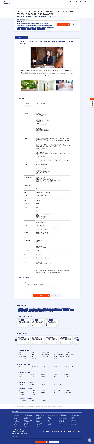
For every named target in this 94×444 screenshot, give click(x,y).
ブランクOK (56, 392)
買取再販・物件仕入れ (46, 354)
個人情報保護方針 (55, 431)
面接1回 (22, 23)
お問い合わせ (79, 431)
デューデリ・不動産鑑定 (23, 358)
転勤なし (20, 390)
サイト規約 (63, 431)
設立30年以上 (15, 420)
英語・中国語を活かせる (39, 420)
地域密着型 (44, 27)
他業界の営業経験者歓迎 (43, 23)
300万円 (43, 374)
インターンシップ (45, 368)
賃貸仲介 (26, 308)
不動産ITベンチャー (39, 426)
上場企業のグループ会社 (28, 420)
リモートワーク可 (34, 394)
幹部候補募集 (26, 414)
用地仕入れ (33, 354)
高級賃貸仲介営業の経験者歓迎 (31, 25)
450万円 (20, 376)
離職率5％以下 (68, 392)
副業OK (43, 392)
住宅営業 (67, 352)
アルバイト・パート (69, 366)
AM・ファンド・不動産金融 (59, 356)
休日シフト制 (61, 424)
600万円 (55, 376)
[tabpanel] (23, 323)
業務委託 (55, 366)
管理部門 (32, 356)
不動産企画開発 (45, 356)
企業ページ (51, 16)
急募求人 (18, 23)
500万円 (32, 376)
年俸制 (60, 417)
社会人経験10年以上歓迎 (35, 23)
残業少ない (38, 311)
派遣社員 (20, 368)
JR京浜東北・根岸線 (39, 195)
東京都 (37, 192)
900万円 (32, 377)
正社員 (20, 366)
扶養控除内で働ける (23, 392)
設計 (43, 358)
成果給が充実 (32, 27)
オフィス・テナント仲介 (58, 354)
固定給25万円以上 (38, 27)
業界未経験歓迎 (49, 25)
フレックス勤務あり (34, 390)
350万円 (55, 374)
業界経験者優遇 (27, 23)
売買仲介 (32, 352)
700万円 (66, 376)
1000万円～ (44, 377)
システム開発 (21, 359)
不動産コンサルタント (69, 354)
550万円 (43, 376)
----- (36, 196)
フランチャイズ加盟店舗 (50, 27)
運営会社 (48, 431)
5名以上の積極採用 (62, 414)
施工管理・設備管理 (34, 358)
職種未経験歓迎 (26, 27)
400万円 (66, 374)
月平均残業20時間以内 (50, 311)
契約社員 (44, 366)
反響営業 (25, 426)
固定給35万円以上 (27, 418)
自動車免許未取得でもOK (74, 420)
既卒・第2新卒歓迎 (19, 27)
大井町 (44, 195)
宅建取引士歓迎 (33, 311)
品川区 (39, 192)
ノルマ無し (33, 392)
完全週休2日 (33, 384)
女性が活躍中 (44, 311)
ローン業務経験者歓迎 (62, 415)
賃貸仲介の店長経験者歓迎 (41, 25)
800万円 (20, 377)
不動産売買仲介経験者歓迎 (21, 25)
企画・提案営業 (68, 356)
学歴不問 (28, 311)
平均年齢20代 (21, 394)
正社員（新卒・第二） (35, 366)
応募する (63, 24)
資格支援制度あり (34, 400)
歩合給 (49, 417)
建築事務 (55, 358)
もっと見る (47, 75)
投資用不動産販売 (45, 352)
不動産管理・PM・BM (58, 352)
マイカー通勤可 (57, 390)
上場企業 (72, 418)
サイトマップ (41, 431)
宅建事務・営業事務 (23, 356)
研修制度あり (44, 400)
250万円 (32, 374)
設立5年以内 (38, 418)
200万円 (20, 374)
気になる (74, 24)
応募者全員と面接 (38, 414)
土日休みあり (21, 384)
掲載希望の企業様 (70, 431)
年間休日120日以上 (45, 384)
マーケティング (68, 358)
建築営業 (20, 354)
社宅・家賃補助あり (23, 400)
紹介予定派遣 (33, 368)
